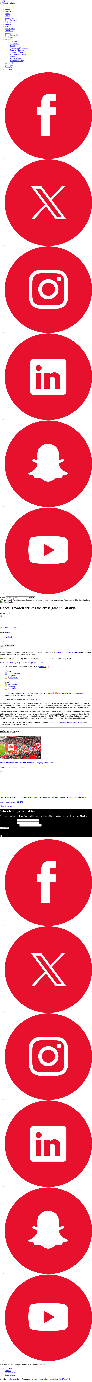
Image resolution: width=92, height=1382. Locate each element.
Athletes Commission (18, 54)
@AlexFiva (12, 689)
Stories (7, 9)
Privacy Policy (10, 1373)
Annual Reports (16, 59)
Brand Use (9, 65)
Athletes (8, 11)
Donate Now (10, 18)
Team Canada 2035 (12, 35)
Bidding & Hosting (17, 61)
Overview (13, 41)
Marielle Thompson (59, 722)
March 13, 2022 (35, 699)
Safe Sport (9, 63)
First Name (8, 820)
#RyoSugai (12, 687)
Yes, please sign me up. (11, 836)
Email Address (9, 825)
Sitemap (8, 1371)
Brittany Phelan (76, 722)
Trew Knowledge (41, 1379)
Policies (12, 46)
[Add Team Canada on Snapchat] (48, 506)
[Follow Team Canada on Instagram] (48, 332)
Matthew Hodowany (10, 628)
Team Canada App (12, 20)
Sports (7, 14)
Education (8, 33)
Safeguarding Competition (19, 48)
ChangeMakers (14, 1379)
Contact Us (9, 69)
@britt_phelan (13, 678)
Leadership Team (16, 52)
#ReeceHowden (14, 684)
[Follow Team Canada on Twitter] (48, 245)
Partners (8, 24)
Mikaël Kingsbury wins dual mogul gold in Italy (24, 663)
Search (2, 598)
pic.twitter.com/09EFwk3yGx (23, 695)
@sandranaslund (14, 673)
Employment (9, 37)
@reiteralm (42, 667)
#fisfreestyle (64, 693)
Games (7, 16)
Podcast (8, 22)
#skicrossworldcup (76, 693)
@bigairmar (12, 675)
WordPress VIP (64, 1379)
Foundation (9, 31)
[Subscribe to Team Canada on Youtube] (48, 593)
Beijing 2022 (60, 652)
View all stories (6, 806)
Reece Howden (72, 652)
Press (7, 26)
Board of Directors (17, 50)
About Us (8, 39)
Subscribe (8, 67)
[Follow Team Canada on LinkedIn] (48, 419)
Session (12, 56)
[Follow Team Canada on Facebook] (48, 158)
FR (3, 1)
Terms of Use (10, 1375)
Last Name (8, 823)
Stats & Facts (10, 29)
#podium (8, 695)
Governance (14, 44)
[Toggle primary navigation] (1, 1)
